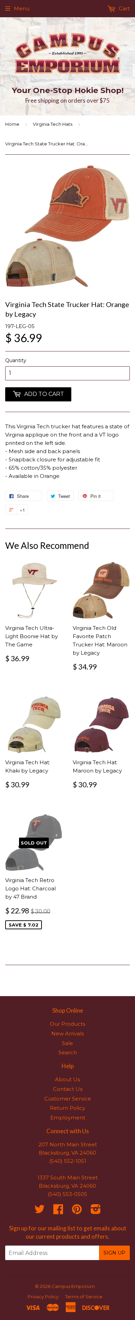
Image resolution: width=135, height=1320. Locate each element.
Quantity (15, 360)
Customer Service (67, 1098)
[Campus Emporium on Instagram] (95, 1211)
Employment (67, 1117)
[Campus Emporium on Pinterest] (77, 1211)
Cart (123, 8)
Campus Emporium (73, 1286)
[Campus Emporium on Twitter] (39, 1211)
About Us (67, 1079)
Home (12, 124)
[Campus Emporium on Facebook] (58, 1211)
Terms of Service (83, 1296)
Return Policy (67, 1108)
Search (67, 1052)
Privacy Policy (43, 1296)
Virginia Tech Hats (52, 124)
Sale (67, 1043)
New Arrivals (67, 1033)
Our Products (67, 1024)
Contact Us (67, 1089)
